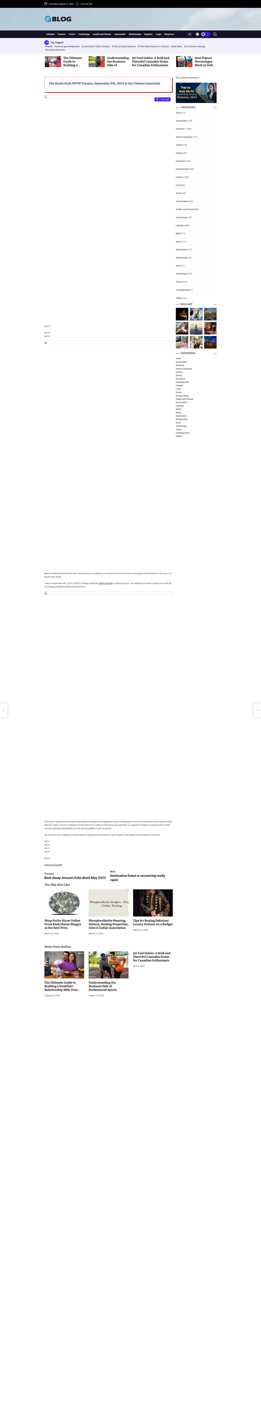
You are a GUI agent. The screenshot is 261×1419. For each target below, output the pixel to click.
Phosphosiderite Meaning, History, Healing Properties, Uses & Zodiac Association (108, 924)
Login (158, 34)
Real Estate (181, 249)
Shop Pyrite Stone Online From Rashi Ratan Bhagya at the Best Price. (62, 924)
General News (182, 201)
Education (180, 161)
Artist (178, 113)
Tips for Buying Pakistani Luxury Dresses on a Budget (153, 922)
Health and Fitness (102, 34)
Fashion (62, 34)
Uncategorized (182, 290)
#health (49, 46)
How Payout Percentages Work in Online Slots (205, 63)
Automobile (120, 34)
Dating (179, 153)
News (178, 241)
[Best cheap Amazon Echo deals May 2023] (3, 710)
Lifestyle (50, 34)
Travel (72, 34)
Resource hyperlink (53, 865)
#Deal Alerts (177, 46)
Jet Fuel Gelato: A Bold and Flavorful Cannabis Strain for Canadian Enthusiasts (150, 61)
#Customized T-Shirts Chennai (96, 46)
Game (178, 193)
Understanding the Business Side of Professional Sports (103, 986)
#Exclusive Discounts (55, 50)
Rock (178, 266)
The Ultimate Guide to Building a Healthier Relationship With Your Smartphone (61, 988)
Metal (178, 233)
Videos (179, 298)
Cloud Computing (184, 137)
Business (180, 129)
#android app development (67, 46)
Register (148, 34)
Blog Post (169, 34)
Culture (179, 145)
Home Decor (181, 217)
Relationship (135, 34)
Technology (84, 34)
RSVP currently (106, 583)
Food (178, 185)
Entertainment (182, 169)
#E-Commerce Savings (194, 46)
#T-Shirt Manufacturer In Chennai (153, 46)
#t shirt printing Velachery (124, 46)
